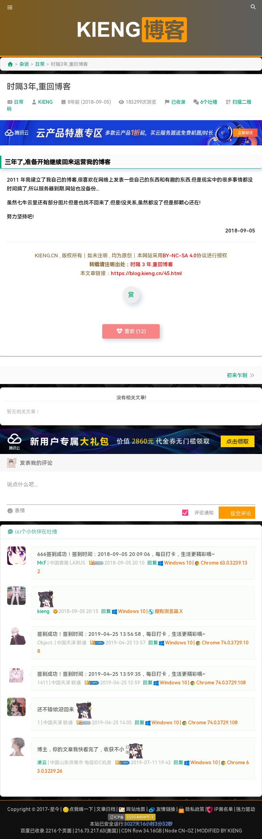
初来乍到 (237, 375)
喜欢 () (135, 331)
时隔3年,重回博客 (39, 86)
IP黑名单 (223, 809)
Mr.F (41, 563)
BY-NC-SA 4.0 (179, 256)
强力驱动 (245, 809)
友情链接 (165, 809)
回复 (152, 563)
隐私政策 (194, 809)
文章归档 (105, 809)
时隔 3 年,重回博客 (151, 264)
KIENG (45, 102)
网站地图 (135, 809)
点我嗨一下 (81, 809)
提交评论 (240, 512)
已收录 (178, 102)
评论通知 (204, 512)
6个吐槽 (208, 102)
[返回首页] (10, 64)
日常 (40, 64)
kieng (43, 611)
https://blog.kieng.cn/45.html (146, 273)
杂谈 (24, 64)
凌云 (42, 762)
